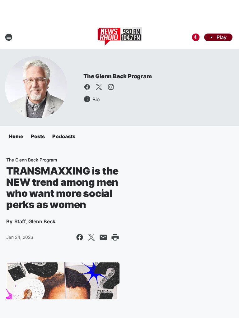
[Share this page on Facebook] (79, 237)
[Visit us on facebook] (87, 87)
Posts (38, 136)
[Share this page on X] (91, 237)
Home (16, 136)
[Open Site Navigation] (8, 37)
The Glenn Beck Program (117, 76)
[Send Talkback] (195, 37)
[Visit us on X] (99, 87)
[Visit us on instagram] (111, 87)
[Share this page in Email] (103, 237)
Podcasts (63, 136)
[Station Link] (119, 37)
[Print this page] (115, 237)
